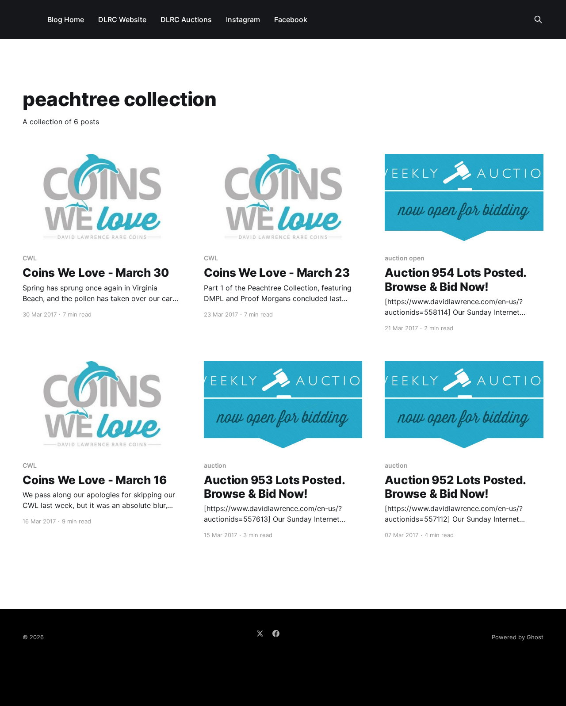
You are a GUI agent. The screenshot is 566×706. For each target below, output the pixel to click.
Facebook (290, 19)
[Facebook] (275, 633)
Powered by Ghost (517, 637)
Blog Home (65, 19)
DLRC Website (122, 19)
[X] (260, 633)
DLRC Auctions (186, 19)
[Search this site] (538, 19)
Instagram (243, 19)
